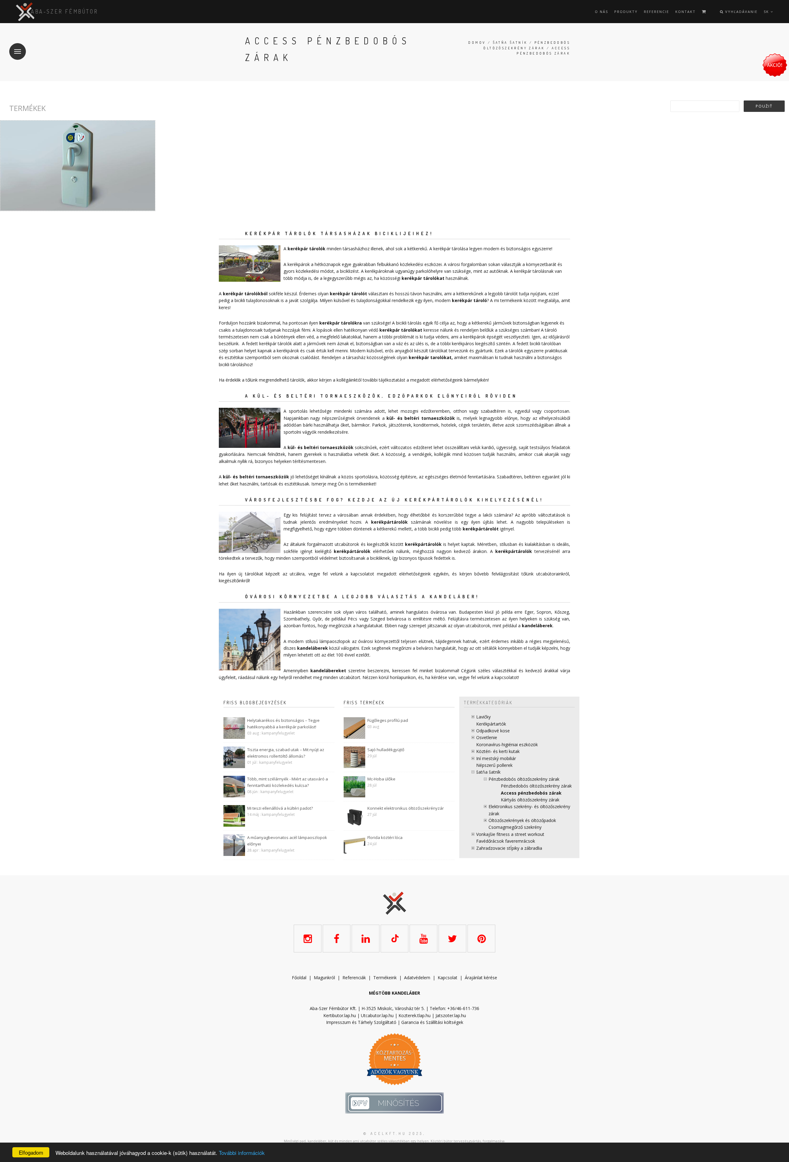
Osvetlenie (486, 737)
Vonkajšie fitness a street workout (510, 834)
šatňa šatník (510, 42)
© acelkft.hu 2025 (393, 1133)
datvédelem (418, 977)
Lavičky (483, 717)
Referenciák (354, 977)
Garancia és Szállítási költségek (432, 1022)
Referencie (656, 11)
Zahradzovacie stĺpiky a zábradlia (509, 848)
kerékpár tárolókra (340, 323)
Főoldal (299, 977)
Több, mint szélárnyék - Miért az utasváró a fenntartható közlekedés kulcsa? (287, 782)
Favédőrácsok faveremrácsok (505, 841)
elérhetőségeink (415, 574)
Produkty (626, 11)
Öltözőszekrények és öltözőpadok (522, 820)
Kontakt (685, 11)
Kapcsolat (447, 977)
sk (767, 11)
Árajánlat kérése (481, 977)
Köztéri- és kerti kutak (498, 751)
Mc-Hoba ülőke (381, 779)
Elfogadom (31, 1152)
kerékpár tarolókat (430, 357)
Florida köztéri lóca (385, 837)
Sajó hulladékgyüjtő (385, 749)
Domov (477, 42)
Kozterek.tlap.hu (415, 1015)
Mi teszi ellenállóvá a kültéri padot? (280, 808)
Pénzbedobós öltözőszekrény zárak (524, 779)
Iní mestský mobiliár (496, 758)
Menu (17, 51)
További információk (242, 1152)
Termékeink (385, 977)
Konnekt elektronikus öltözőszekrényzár (405, 808)
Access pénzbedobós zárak (531, 793)
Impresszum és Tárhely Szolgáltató (361, 1022)
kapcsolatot (506, 677)
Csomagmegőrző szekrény (515, 827)
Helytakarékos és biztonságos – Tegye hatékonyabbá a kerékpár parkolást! (283, 724)
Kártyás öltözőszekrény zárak (530, 800)
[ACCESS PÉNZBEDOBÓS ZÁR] (77, 165)
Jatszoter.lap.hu (450, 1015)
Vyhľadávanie (741, 11)
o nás (601, 11)
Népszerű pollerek (494, 765)
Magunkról (324, 977)
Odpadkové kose (493, 731)
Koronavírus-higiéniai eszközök (507, 744)
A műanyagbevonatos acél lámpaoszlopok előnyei (287, 841)
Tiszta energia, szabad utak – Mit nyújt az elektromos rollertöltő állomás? (285, 753)
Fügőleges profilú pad (387, 720)
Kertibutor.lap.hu (339, 1015)
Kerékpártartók (491, 724)
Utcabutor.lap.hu (377, 1015)
